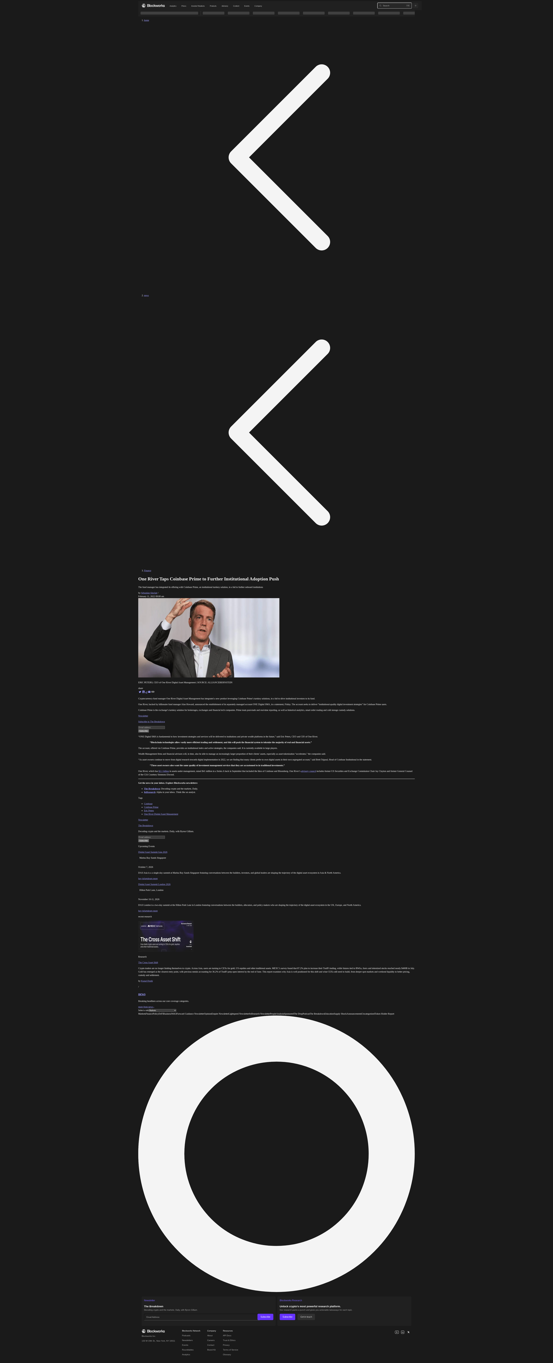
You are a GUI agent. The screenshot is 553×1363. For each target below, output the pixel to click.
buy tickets (143, 878)
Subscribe (265, 1317)
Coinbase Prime (151, 807)
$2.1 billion (164, 771)
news (146, 295)
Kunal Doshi (147, 981)
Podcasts (186, 1335)
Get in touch (306, 1317)
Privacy (226, 1345)
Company (258, 6)
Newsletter (143, 716)
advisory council (308, 771)
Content (236, 6)
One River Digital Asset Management (161, 814)
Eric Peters (149, 810)
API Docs (227, 1335)
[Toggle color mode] (415, 5)
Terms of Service (230, 1350)
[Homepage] (153, 5)
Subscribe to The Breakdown (151, 721)
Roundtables (188, 1350)
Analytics (173, 6)
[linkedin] (403, 1332)
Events (246, 6)
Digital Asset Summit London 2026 (154, 884)
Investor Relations (198, 6)
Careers (211, 1340)
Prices (183, 6)
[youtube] (397, 1332)
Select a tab (143, 1010)
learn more (153, 878)
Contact (210, 1345)
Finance (147, 570)
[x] (408, 1332)
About (210, 1335)
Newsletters (187, 1340)
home (146, 20)
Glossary (227, 1354)
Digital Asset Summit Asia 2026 (152, 852)
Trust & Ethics (229, 1340)
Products (213, 6)
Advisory (225, 6)
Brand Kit (211, 1350)
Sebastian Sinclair (149, 593)
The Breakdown (145, 825)
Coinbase (148, 803)
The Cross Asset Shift (148, 962)
